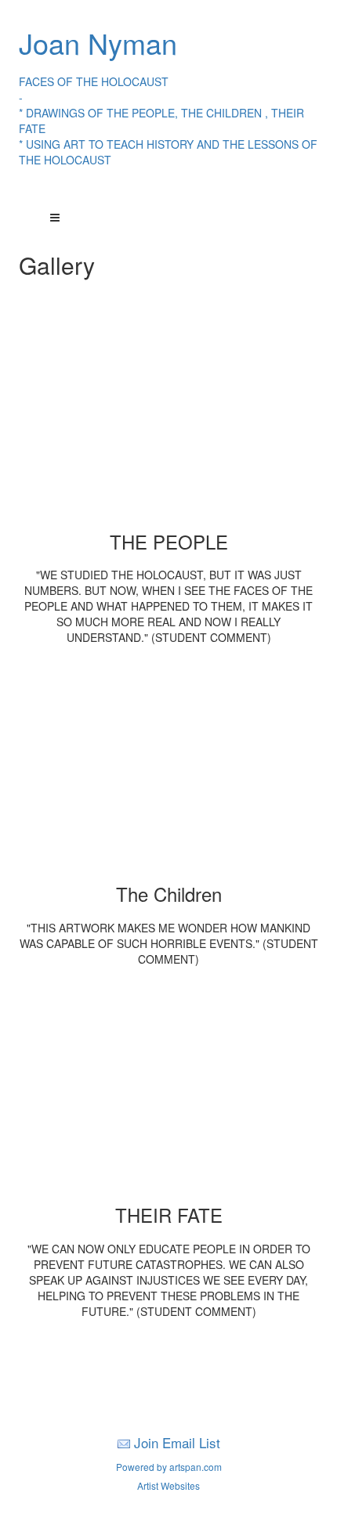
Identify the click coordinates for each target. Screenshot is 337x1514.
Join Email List (177, 1442)
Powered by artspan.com (169, 1466)
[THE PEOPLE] (169, 418)
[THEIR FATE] (169, 1091)
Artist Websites (168, 1485)
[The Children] (169, 770)
